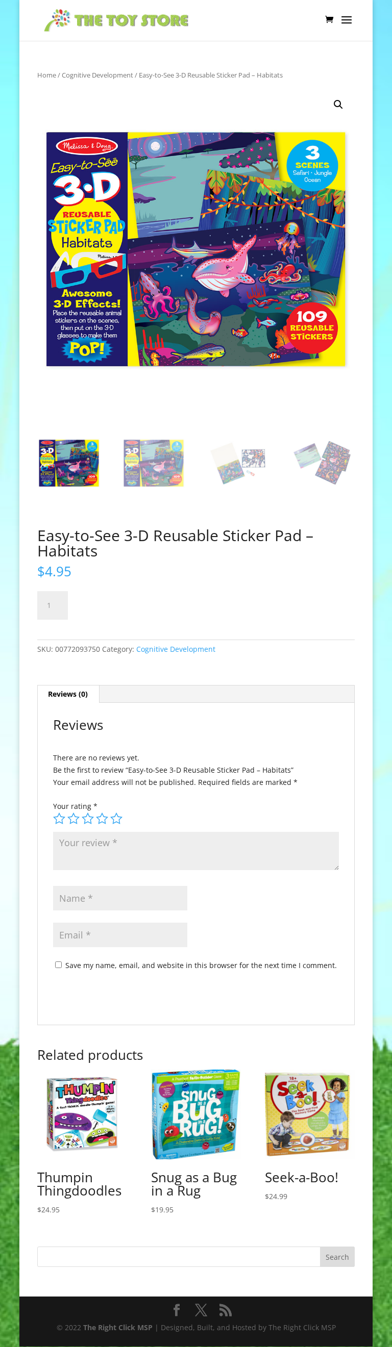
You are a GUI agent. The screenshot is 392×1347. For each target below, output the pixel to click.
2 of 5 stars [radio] (73, 818)
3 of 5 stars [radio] (88, 818)
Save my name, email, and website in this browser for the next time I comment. (201, 965)
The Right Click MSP (118, 1327)
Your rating (75, 806)
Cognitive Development (97, 75)
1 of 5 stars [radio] (59, 818)
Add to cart (115, 604)
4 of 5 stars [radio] (102, 818)
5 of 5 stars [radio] (116, 818)
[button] (338, 104)
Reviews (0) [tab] (68, 694)
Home (46, 75)
